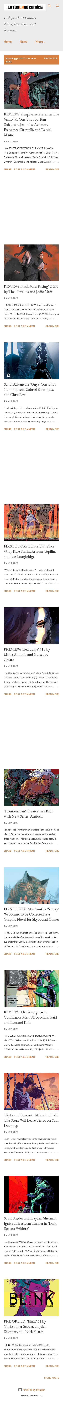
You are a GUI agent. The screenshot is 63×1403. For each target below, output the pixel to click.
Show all (51, 58)
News (23, 41)
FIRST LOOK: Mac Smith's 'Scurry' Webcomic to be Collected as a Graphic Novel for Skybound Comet (31, 914)
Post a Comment (24, 169)
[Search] (49, 6)
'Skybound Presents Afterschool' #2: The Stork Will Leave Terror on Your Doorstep (31, 1120)
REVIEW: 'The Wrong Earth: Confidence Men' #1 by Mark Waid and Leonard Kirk (30, 1017)
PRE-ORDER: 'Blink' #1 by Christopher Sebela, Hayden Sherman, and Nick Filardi (25, 1326)
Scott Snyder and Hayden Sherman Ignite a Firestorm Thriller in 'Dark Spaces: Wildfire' (30, 1223)
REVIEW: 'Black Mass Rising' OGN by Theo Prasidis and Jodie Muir (31, 289)
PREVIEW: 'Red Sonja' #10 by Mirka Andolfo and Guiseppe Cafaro (27, 654)
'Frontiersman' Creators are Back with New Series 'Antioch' (28, 814)
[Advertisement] (31, 208)
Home (8, 41)
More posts (51, 1377)
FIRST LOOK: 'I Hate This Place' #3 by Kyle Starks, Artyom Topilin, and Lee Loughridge (30, 551)
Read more (52, 169)
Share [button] (7, 169)
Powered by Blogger (33, 1389)
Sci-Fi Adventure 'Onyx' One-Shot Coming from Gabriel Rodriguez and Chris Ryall (30, 389)
